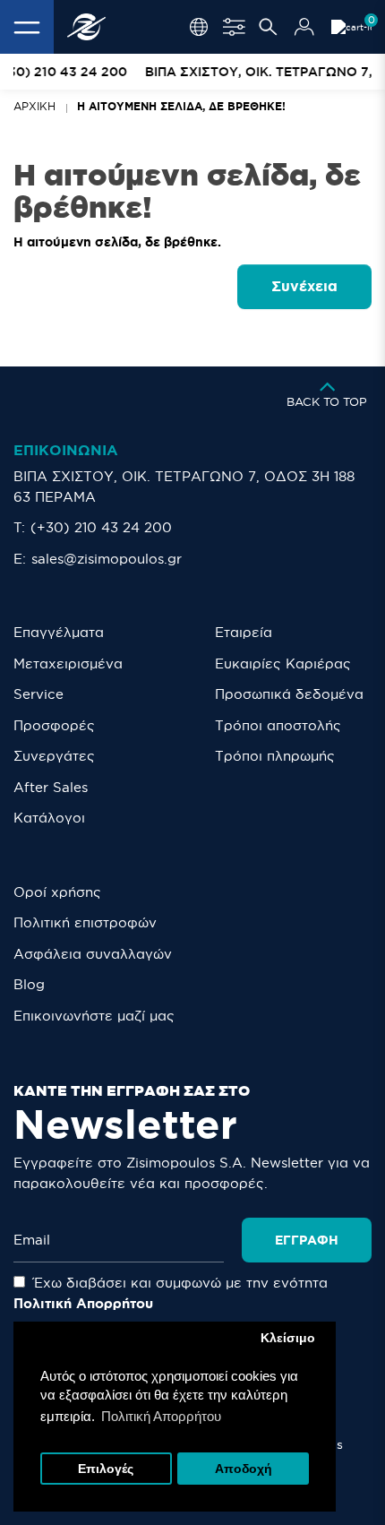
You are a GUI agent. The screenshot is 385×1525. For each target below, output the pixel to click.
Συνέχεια (304, 286)
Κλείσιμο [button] (288, 1338)
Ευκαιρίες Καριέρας (283, 663)
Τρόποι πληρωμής (275, 755)
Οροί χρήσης (57, 892)
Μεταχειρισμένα (68, 663)
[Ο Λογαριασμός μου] (304, 27)
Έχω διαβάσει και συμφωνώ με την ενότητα (170, 1293)
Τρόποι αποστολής (278, 725)
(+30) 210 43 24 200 (101, 527)
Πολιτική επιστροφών (85, 922)
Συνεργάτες (54, 755)
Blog (29, 984)
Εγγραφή (306, 1240)
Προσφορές (54, 725)
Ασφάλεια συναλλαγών (92, 953)
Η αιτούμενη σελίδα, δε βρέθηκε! (181, 106)
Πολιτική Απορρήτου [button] (161, 1416)
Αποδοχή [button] (243, 1469)
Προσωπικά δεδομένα (289, 694)
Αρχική (34, 106)
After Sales (50, 787)
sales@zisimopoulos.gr (106, 558)
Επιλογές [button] (105, 1469)
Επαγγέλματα (58, 632)
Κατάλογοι (49, 817)
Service (38, 694)
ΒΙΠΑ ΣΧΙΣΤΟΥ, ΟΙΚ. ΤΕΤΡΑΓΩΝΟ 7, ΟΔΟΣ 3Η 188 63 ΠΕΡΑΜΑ (184, 486)
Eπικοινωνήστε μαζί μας (94, 1015)
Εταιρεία (243, 632)
